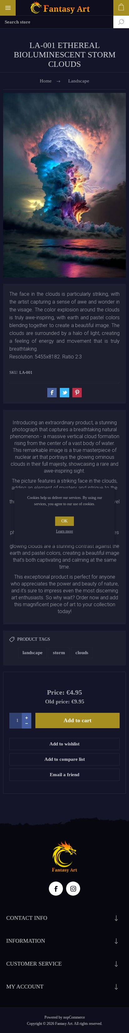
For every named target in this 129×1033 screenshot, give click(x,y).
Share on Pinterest (77, 392)
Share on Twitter (64, 392)
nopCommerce (74, 1017)
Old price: (57, 701)
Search (116, 22)
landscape (33, 652)
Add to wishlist (64, 743)
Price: (55, 692)
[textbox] (56, 22)
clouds (81, 652)
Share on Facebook (52, 392)
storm (59, 652)
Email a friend (64, 774)
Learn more (64, 531)
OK (64, 521)
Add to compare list (64, 759)
